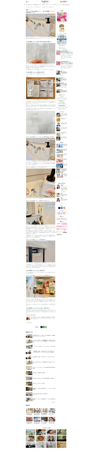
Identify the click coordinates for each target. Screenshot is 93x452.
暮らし (57, 4)
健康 (55, 4)
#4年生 (62, 57)
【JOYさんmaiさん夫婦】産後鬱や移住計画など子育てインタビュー (64, 123)
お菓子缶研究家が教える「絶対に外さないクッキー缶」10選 (64, 133)
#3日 (63, 58)
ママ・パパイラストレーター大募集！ (62, 33)
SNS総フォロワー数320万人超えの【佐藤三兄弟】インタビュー (64, 128)
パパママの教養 (28, 4)
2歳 (62, 107)
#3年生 (69, 56)
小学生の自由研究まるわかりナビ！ (37, 4)
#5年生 (67, 57)
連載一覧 (63, 4)
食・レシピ (47, 4)
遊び (31, 4)
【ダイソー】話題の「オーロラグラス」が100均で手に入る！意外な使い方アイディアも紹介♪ (42, 317)
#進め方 (62, 56)
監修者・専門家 (67, 4)
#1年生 (64, 56)
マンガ (50, 4)
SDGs (53, 4)
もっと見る (61, 179)
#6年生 (64, 57)
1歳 (60, 107)
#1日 (61, 58)
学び (24, 4)
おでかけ (60, 4)
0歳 (57, 107)
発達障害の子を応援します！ (62, 100)
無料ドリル (43, 4)
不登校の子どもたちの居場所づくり (62, 103)
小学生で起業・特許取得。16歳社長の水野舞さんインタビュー (64, 138)
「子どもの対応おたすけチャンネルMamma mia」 (64, 191)
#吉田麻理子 (70, 57)
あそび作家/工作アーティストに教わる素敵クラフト (61, 98)
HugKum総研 (61, 96)
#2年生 (67, 56)
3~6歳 (65, 107)
